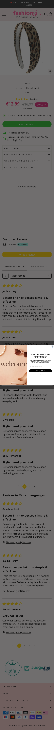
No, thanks (40, 375)
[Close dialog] (52, 346)
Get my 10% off (40, 370)
